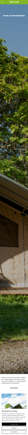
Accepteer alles (14, 424)
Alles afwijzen (14, 431)
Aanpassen (14, 428)
